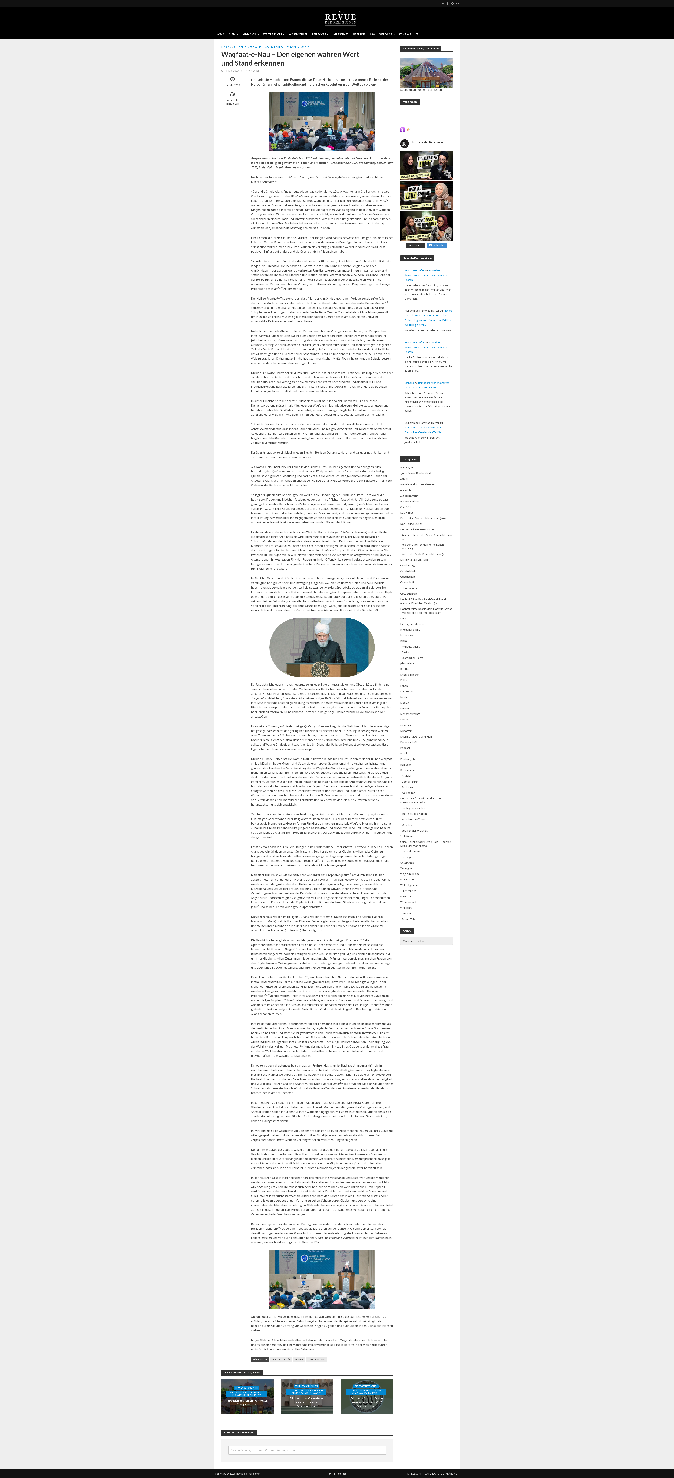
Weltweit (385, 34)
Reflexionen (320, 34)
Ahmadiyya (249, 34)
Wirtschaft (341, 34)
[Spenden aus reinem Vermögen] (426, 73)
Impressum (414, 1473)
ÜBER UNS (359, 34)
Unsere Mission (316, 1359)
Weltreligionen (274, 34)
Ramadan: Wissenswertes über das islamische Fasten (426, 275)
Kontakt (405, 34)
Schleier (299, 1359)
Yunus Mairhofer (414, 270)
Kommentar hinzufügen (232, 101)
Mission (226, 47)
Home (220, 34)
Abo (372, 34)
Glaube (276, 1359)
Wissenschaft (298, 34)
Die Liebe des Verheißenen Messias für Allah (307, 1400)
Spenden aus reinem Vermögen (247, 1400)
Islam (232, 34)
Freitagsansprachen (246, 1388)
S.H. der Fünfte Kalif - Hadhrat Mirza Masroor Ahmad (272, 47)
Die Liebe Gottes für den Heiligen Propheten (367, 1400)
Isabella (409, 382)
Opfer (287, 1359)
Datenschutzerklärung (440, 1473)
